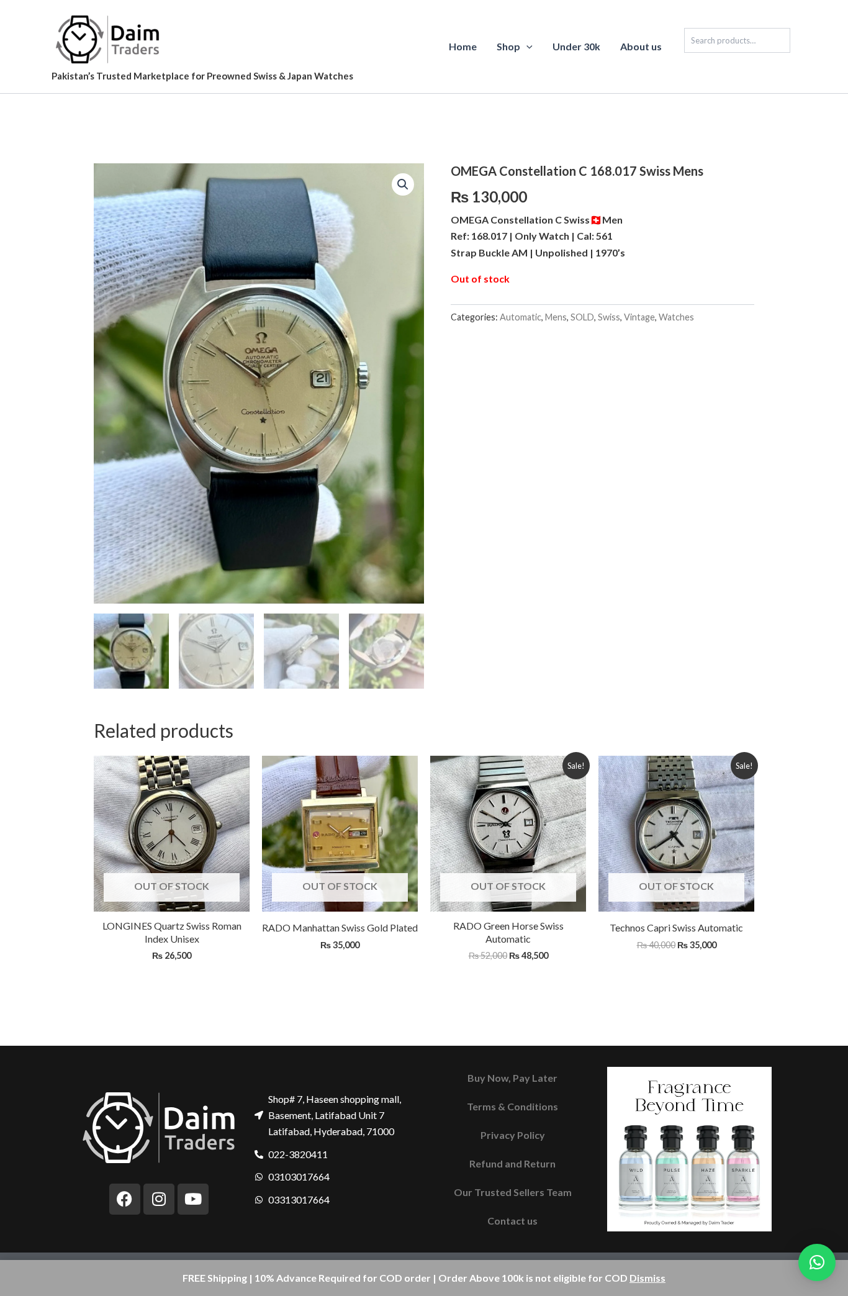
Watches (676, 317)
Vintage (639, 317)
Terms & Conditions (512, 1106)
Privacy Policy (512, 1135)
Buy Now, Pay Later (512, 1078)
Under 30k (576, 46)
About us (641, 46)
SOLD (582, 317)
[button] (526, 46)
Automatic (520, 317)
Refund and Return (512, 1163)
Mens (556, 317)
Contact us (512, 1220)
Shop (508, 46)
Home (463, 46)
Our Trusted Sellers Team (513, 1192)
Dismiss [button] (647, 1278)
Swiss (609, 317)
